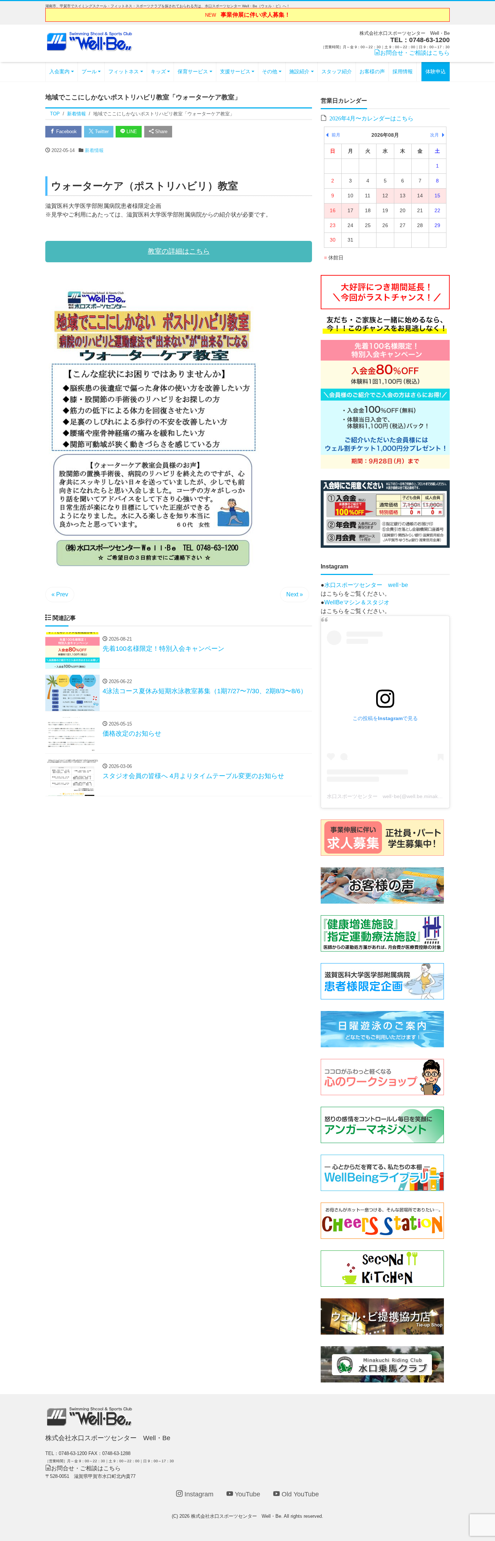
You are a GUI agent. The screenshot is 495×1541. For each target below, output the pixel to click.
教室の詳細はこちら (179, 251)
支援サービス (235, 71)
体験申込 (435, 71)
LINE (131, 131)
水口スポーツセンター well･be (366, 585)
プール (89, 71)
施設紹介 (299, 71)
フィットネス (123, 71)
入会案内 (59, 71)
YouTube (246, 1494)
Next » (294, 594)
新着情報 (94, 150)
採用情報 (402, 71)
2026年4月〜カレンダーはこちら (371, 118)
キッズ (158, 71)
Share (160, 131)
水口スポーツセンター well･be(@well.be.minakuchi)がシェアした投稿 (408, 796)
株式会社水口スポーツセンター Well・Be (236, 1516)
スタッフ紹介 (336, 71)
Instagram (198, 1494)
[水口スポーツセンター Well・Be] (89, 40)
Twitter (101, 131)
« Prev (59, 594)
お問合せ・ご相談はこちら (415, 53)
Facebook (66, 131)
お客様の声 (372, 71)
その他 (269, 71)
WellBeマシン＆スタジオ (357, 602)
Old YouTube (299, 1494)
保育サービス (193, 71)
